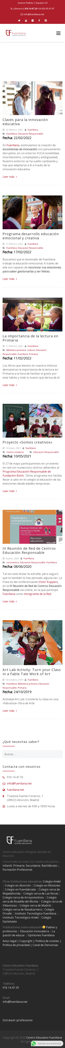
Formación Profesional (17, 870)
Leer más (9, 177)
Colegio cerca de (13, 897)
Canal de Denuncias (45, 945)
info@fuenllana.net (34, 14)
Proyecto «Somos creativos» (28, 442)
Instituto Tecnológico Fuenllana (35, 913)
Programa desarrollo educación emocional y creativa (31, 235)
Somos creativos (15, 452)
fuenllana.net (15, 790)
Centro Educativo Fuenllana (44, 1037)
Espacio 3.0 (41, 2)
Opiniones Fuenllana (41, 935)
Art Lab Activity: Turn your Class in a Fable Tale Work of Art (32, 671)
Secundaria (33, 866)
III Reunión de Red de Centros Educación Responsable (29, 550)
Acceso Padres (25, 2)
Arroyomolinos (34, 897)
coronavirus (12, 562)
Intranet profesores (18, 1020)
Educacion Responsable (30, 133)
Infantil (7, 866)
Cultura (31, 350)
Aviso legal (10, 941)
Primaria (33, 354)
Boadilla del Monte (26, 901)
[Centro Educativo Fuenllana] (16, 33)
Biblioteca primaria (16, 350)
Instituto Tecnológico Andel (20, 917)
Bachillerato (49, 866)
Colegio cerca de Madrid (35, 905)
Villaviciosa (10, 905)
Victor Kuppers (48, 582)
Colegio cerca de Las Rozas (40, 893)
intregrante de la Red (37, 594)
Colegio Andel (52, 881)
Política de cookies (47, 941)
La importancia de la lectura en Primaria (30, 338)
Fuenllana (33, 129)
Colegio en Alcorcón (18, 885)
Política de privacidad (16, 945)
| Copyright (25, 941)
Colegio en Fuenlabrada (20, 889)
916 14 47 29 (11, 988)
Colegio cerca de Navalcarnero (22, 909)
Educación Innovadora (34, 931)
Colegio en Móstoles (47, 885)
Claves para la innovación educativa (25, 121)
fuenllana (30, 448)
